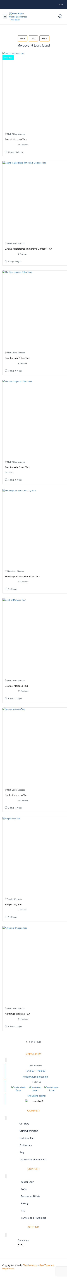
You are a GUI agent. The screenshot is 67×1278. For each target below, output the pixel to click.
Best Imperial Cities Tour (17, 358)
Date (22, 38)
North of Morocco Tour (16, 795)
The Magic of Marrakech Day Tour (22, 576)
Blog (21, 1152)
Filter (44, 38)
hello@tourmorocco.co (35, 1076)
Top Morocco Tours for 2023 (33, 1159)
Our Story (24, 1123)
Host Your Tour (26, 1137)
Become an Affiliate (30, 1196)
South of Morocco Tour (16, 685)
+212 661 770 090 (35, 1070)
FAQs (23, 1189)
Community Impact (28, 1130)
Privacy (24, 1203)
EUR (61, 4)
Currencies (23, 1240)
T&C (23, 1210)
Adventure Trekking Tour (17, 1013)
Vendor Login (27, 1181)
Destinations (25, 1145)
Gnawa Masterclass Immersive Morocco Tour (28, 248)
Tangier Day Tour (13, 904)
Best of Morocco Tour (16, 139)
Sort (33, 38)
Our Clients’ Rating (36, 1095)
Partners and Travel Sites (33, 1217)
